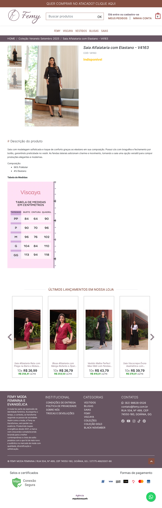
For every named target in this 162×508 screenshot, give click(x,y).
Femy (57, 31)
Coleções (90, 420)
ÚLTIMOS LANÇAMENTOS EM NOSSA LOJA (81, 289)
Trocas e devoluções (60, 413)
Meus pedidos (117, 18)
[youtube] (129, 421)
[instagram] (134, 421)
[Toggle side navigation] (2, 16)
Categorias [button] (93, 397)
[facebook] (123, 421)
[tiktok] (139, 421)
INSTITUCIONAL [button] (57, 397)
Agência (80, 495)
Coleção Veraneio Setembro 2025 (39, 38)
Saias (104, 31)
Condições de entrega (61, 402)
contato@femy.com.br (134, 406)
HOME (11, 38)
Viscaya (68, 31)
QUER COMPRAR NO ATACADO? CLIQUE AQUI (81, 4)
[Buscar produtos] (99, 16)
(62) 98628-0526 (135, 402)
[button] (142, 18)
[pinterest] (144, 421)
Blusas (94, 31)
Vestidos (81, 31)
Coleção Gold (93, 424)
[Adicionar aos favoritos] (18, 298)
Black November (94, 427)
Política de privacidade (61, 406)
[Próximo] (152, 337)
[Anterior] (9, 337)
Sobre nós (53, 409)
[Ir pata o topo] (151, 461)
